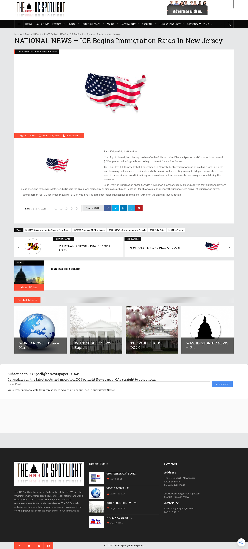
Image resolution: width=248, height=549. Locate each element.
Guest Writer (72, 135)
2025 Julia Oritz (157, 230)
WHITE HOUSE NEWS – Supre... (95, 345)
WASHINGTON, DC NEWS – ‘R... (207, 345)
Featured (35, 51)
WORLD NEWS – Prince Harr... (39, 345)
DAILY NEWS (33, 34)
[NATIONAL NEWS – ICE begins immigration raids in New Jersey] (29, 275)
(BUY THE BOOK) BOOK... (121, 473)
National (45, 51)
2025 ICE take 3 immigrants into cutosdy (127, 230)
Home (18, 34)
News (54, 51)
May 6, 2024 (116, 479)
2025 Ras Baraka (175, 230)
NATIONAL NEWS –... (119, 517)
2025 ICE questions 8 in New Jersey (89, 230)
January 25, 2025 (50, 135)
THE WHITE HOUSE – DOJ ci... (148, 345)
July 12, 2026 (116, 523)
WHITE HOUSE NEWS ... (122, 503)
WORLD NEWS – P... (118, 488)
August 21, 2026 (117, 493)
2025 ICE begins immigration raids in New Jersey (47, 230)
